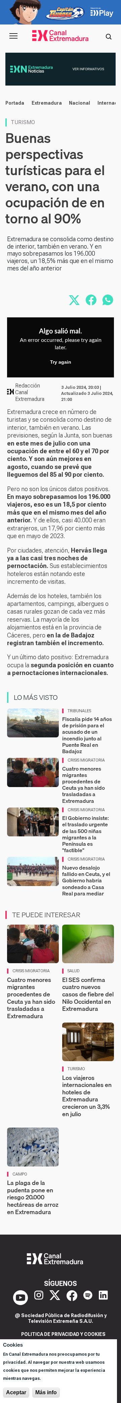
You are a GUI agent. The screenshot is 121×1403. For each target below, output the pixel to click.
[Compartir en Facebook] (91, 300)
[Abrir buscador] (109, 36)
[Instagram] (38, 1297)
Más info (46, 1392)
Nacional (79, 103)
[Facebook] (72, 1297)
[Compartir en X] (74, 300)
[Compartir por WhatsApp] (108, 300)
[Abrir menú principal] (13, 36)
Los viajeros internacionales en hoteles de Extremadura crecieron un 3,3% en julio (87, 1096)
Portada (14, 103)
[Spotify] (87, 1297)
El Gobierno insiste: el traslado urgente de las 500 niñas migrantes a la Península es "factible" (85, 834)
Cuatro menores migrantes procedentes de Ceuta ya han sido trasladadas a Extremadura (83, 784)
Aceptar (16, 1392)
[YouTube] (20, 1297)
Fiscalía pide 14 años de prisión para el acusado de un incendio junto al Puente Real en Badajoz (87, 735)
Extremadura (47, 103)
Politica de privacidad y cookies (63, 1334)
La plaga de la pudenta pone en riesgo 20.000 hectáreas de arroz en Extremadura (32, 1197)
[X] (54, 1297)
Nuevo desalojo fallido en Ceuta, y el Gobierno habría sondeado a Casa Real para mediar (86, 880)
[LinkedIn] (103, 1297)
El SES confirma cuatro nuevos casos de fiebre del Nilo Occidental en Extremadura (88, 994)
